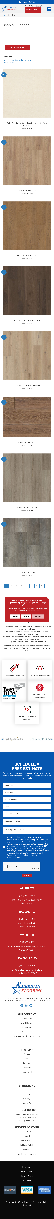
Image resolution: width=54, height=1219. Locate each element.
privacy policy (26, 608)
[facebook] (22, 1005)
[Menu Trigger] (49, 9)
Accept (15, 616)
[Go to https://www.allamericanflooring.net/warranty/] (27, 712)
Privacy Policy (43, 851)
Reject (26, 616)
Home (4, 15)
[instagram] (27, 1005)
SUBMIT (27, 875)
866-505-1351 (28, 2)
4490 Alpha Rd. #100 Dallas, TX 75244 (17, 60)
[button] (33, 10)
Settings (38, 616)
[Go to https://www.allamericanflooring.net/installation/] (40, 670)
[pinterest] (31, 1005)
